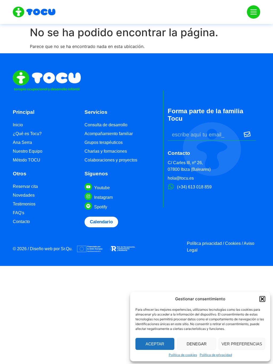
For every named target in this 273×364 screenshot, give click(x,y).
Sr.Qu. (67, 248)
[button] (262, 299)
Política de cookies (183, 355)
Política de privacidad (216, 355)
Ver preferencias (242, 344)
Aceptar (155, 344)
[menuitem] (45, 125)
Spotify (100, 207)
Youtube (102, 187)
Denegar (197, 344)
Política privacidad (204, 243)
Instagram (103, 197)
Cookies (233, 243)
